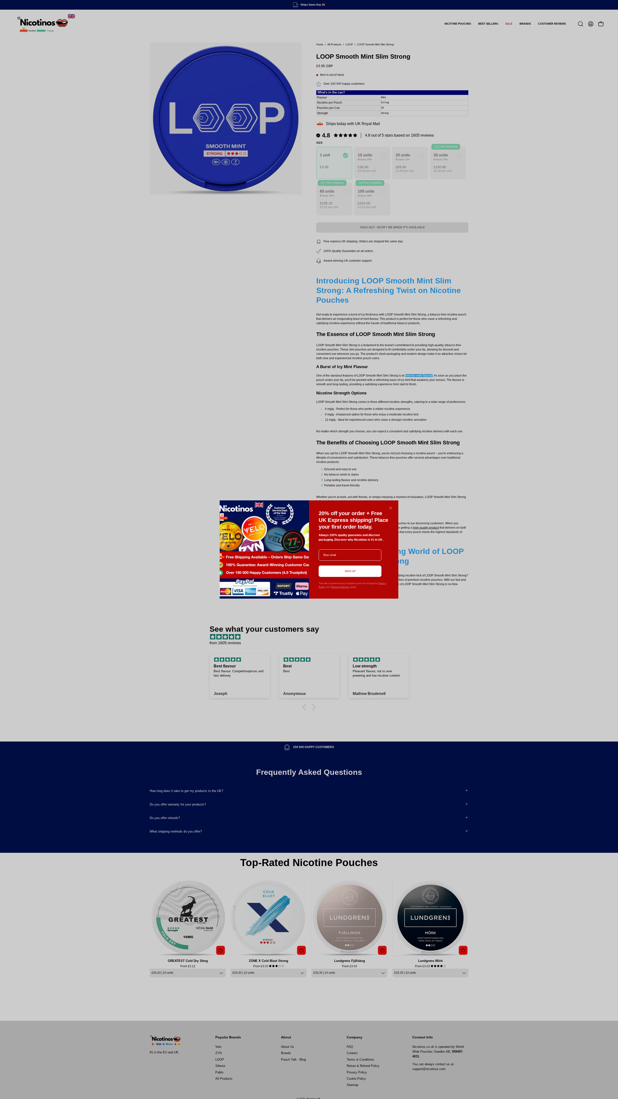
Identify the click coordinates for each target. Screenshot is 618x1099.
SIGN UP (350, 571)
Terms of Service (340, 587)
